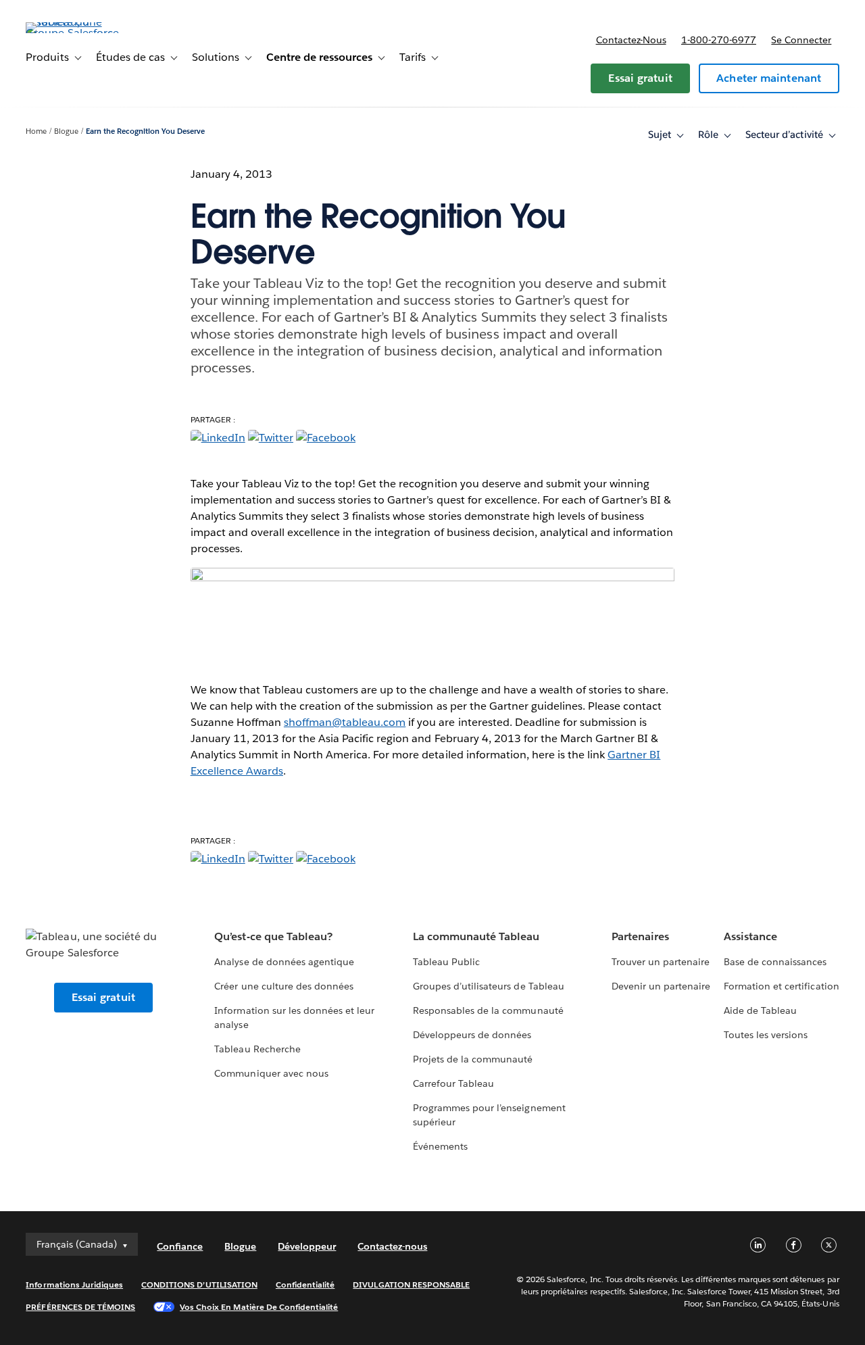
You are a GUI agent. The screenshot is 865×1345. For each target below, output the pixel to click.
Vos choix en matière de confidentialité (259, 1307)
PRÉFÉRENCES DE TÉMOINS (80, 1307)
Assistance (750, 936)
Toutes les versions (766, 1035)
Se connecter (801, 40)
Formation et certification (781, 986)
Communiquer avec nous (271, 1073)
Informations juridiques (74, 1284)
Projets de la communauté (473, 1059)
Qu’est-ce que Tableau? (273, 936)
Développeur (307, 1246)
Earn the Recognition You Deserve (145, 131)
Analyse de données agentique (284, 962)
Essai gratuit (640, 78)
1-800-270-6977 (718, 40)
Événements (440, 1146)
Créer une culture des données (283, 986)
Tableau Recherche (257, 1049)
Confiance (180, 1246)
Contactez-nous (631, 40)
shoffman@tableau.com (344, 722)
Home (36, 131)
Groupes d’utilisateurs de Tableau (488, 986)
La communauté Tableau (476, 936)
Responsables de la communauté (488, 1010)
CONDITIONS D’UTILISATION (199, 1284)
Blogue (66, 131)
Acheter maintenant (769, 78)
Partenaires (640, 936)
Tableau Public (446, 962)
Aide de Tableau (760, 1010)
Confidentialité (305, 1284)
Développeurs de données (472, 1035)
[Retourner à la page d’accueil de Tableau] (76, 33)
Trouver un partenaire (661, 962)
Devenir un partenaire (661, 986)
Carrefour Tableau (453, 1083)
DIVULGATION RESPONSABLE (411, 1284)
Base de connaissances (775, 962)
